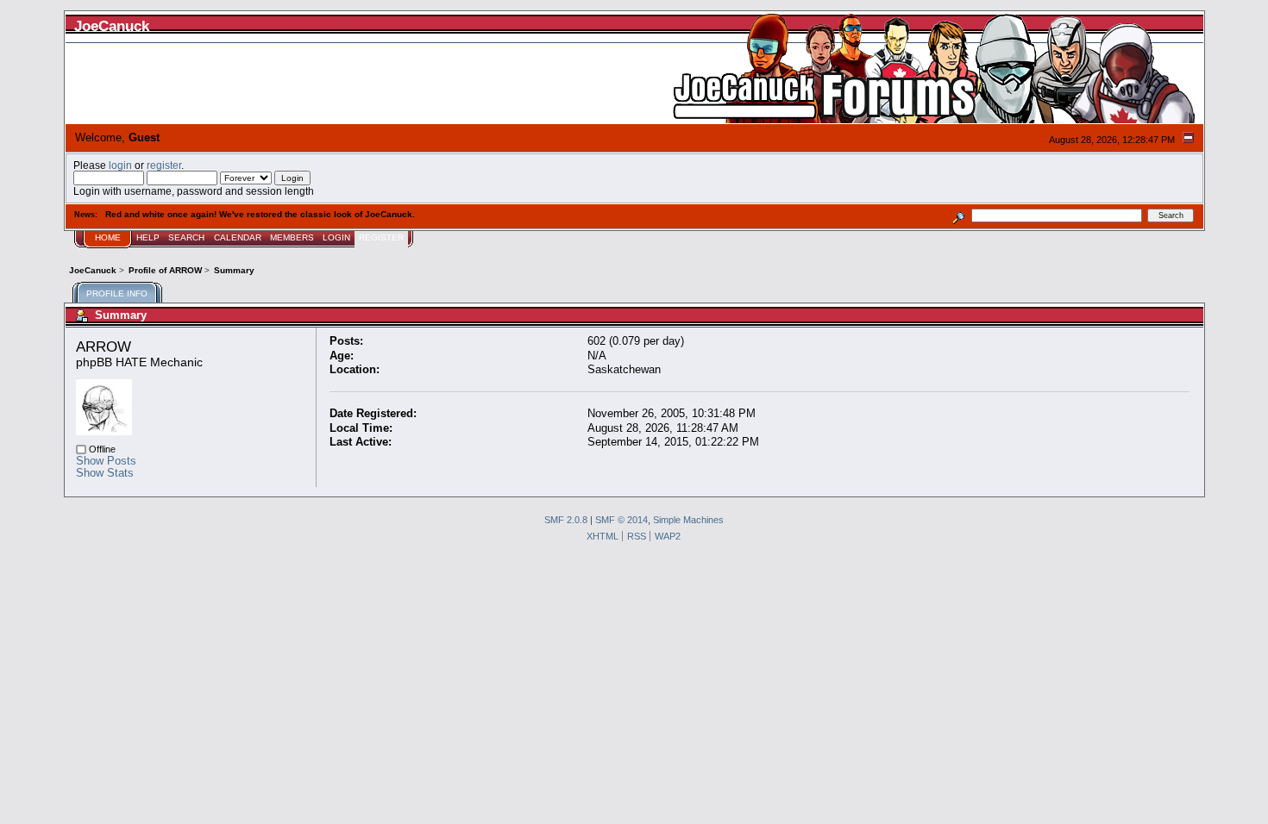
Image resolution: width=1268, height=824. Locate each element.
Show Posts (106, 460)
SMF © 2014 (621, 520)
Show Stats (105, 472)
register (164, 165)
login (120, 165)
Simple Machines (688, 520)
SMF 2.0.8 (565, 520)
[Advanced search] (958, 215)
